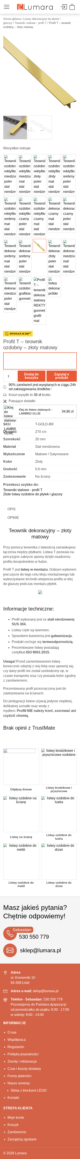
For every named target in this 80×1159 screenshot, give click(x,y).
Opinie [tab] (13, 517)
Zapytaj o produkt (61, 376)
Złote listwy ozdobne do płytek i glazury (33, 494)
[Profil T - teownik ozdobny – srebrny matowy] (10, 257)
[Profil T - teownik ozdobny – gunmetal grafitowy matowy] (25, 289)
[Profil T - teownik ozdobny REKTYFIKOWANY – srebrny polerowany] (69, 174)
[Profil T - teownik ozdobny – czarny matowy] (54, 214)
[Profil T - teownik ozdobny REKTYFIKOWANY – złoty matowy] (54, 174)
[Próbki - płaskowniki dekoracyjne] (54, 286)
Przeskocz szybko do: (21, 484)
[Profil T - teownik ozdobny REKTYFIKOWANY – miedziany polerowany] (10, 174)
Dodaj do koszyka (31, 376)
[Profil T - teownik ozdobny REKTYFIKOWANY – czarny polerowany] (25, 217)
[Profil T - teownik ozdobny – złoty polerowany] (54, 257)
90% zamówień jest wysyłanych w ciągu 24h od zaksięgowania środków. (42, 387)
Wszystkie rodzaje (17, 148)
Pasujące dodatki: (22, 401)
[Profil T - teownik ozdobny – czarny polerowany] (69, 214)
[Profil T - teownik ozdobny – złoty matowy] (39, 246)
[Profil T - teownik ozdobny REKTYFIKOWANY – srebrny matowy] (10, 217)
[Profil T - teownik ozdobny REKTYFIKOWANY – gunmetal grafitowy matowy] (39, 300)
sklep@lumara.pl (40, 950)
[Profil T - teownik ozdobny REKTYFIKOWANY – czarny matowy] (39, 217)
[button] (40, 360)
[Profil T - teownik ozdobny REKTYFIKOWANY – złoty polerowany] (39, 174)
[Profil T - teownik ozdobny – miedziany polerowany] (10, 294)
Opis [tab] (11, 509)
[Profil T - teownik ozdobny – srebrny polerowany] (25, 257)
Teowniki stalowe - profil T (31, 23)
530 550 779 (53, 999)
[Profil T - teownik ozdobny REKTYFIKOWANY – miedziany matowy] (25, 174)
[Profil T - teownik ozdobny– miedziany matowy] (69, 257)
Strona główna (12, 18)
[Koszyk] (73, 7)
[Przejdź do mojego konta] (63, 7)
